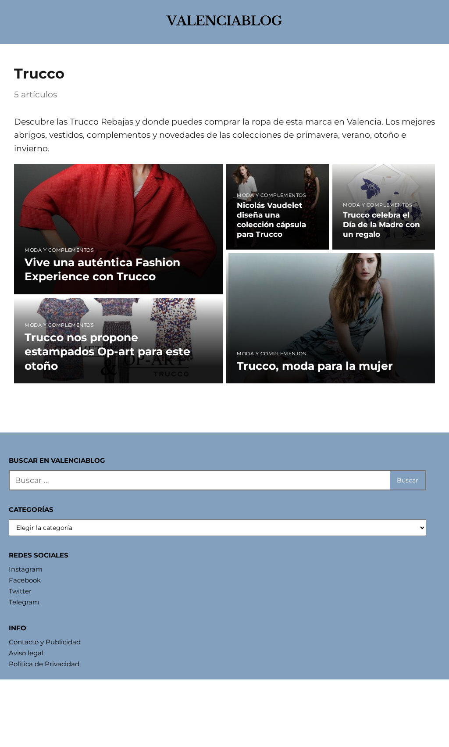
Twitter (20, 591)
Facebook (25, 580)
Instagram (26, 569)
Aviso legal (26, 653)
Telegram (24, 602)
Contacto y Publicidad (45, 642)
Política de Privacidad (44, 664)
